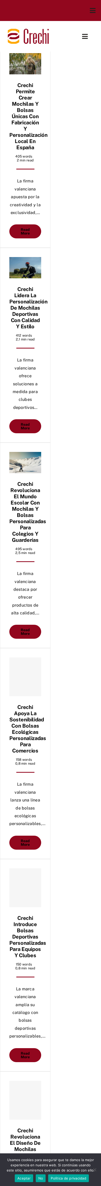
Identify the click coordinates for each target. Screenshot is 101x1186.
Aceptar (24, 1178)
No (40, 1178)
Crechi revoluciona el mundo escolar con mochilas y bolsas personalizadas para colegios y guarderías (27, 512)
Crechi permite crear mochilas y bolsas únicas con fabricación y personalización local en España (28, 116)
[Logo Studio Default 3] (28, 30)
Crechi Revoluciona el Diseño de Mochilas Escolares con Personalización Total (28, 1152)
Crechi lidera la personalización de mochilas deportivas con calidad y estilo (28, 308)
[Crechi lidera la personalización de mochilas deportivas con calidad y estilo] (25, 267)
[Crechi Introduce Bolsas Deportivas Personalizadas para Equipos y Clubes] (25, 887)
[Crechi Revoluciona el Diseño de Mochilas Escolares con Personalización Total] (25, 1100)
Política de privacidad (68, 1178)
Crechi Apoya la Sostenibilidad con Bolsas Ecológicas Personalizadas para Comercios (27, 729)
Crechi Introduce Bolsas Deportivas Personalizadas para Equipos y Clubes (27, 936)
